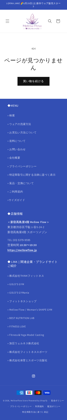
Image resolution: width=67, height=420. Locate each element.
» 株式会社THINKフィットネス (25, 275)
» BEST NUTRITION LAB (20, 318)
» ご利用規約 (15, 191)
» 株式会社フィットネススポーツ (27, 352)
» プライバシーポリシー (21, 166)
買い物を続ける (33, 81)
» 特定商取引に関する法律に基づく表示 (31, 174)
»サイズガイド (16, 200)
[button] (7, 21)
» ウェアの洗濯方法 (19, 124)
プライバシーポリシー (21, 406)
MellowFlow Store (19, 400)
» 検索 (11, 115)
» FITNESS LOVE (16, 326)
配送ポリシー (53, 406)
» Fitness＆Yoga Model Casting (25, 335)
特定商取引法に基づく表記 (35, 412)
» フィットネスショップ (21, 301)
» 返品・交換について (20, 183)
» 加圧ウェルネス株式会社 (23, 343)
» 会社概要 (13, 157)
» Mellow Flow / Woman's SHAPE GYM (29, 309)
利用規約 (39, 406)
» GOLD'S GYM (15, 284)
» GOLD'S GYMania (18, 292)
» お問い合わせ (16, 149)
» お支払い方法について (21, 132)
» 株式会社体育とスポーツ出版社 (27, 360)
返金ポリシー (57, 400)
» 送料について (16, 141)
